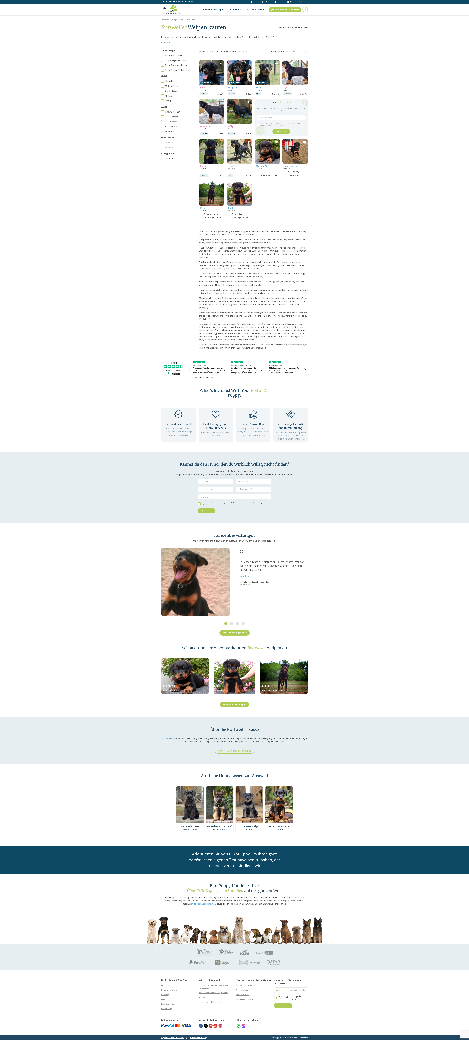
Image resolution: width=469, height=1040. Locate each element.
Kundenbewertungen (244, 999)
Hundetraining (166, 1009)
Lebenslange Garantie (169, 1004)
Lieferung (165, 994)
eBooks (202, 997)
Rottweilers (167, 738)
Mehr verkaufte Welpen (234, 704)
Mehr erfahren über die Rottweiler (234, 750)
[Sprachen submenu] (307, 1)
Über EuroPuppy (242, 990)
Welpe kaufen (166, 985)
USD (291, 2)
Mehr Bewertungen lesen (234, 632)
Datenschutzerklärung (198, 1038)
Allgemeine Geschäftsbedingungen (174, 1038)
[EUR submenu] (293, 1)
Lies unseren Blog (243, 994)
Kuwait (248, 585)
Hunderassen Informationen (210, 1002)
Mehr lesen (166, 42)
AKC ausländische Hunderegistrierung (213, 993)
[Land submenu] (281, 1)
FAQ (163, 999)
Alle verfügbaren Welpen (287, 9)
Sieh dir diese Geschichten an (202, 903)
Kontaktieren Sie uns (244, 985)
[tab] (225, 623)
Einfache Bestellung (169, 990)
